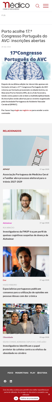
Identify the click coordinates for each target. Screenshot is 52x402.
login (17, 110)
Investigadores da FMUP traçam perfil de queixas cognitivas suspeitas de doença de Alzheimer (25, 235)
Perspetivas (21, 373)
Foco (10, 373)
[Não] (49, 394)
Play (32, 373)
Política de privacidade (29, 398)
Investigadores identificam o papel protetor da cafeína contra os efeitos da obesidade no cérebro (24, 349)
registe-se (26, 110)
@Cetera (42, 373)
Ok (16, 398)
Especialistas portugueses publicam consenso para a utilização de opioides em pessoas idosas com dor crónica (25, 292)
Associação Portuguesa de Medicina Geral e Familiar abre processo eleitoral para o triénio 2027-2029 (25, 178)
